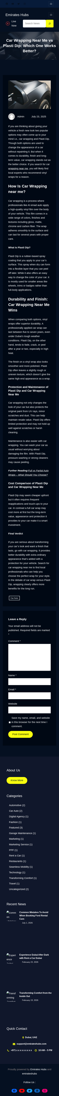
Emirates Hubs (17, 15)
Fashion (13, 822)
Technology (15, 872)
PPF (11, 850)
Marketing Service (19, 844)
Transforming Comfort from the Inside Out (35, 994)
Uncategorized (17, 889)
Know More (17, 780)
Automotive (15, 805)
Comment (14, 641)
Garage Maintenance (20, 833)
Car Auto (14, 598)
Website (12, 703)
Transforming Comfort (21, 878)
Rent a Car (15, 855)
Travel (12, 883)
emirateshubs (29, 1073)
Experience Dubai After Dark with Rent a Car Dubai (34, 956)
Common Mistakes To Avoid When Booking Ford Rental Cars (33, 915)
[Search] (50, 23)
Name (12, 675)
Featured (14, 827)
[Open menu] (51, 3)
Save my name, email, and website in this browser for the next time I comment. (31, 722)
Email (12, 689)
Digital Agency (17, 816)
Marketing (14, 838)
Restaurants (15, 861)
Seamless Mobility (19, 866)
